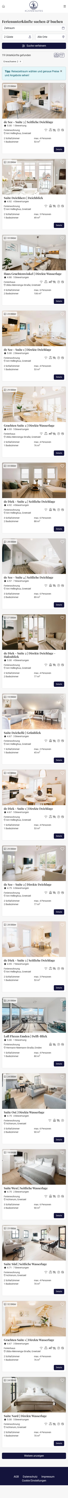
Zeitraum (9, 28)
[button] (62, 86)
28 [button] (11, 541)
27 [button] (11, 617)
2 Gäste (8, 36)
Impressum (47, 1476)
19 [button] (11, 697)
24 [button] (11, 1076)
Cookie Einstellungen (34, 1480)
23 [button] (11, 314)
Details (59, 149)
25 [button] (11, 86)
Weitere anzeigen (34, 1455)
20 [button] (11, 162)
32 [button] (11, 773)
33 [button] (11, 238)
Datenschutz (30, 1476)
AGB (16, 1476)
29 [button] (11, 390)
